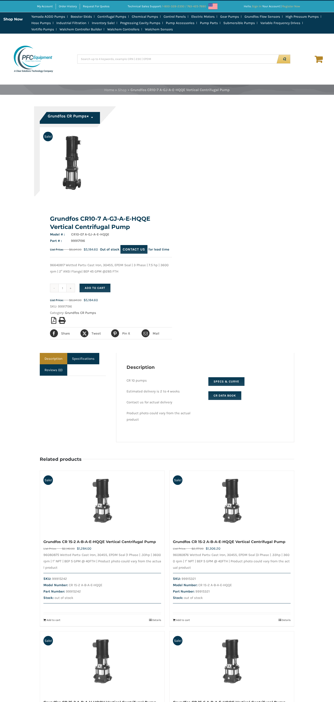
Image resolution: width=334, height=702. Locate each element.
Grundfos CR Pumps (80, 313)
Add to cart (95, 288)
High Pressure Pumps (302, 17)
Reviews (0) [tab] (53, 370)
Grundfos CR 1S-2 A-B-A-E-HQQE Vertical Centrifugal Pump (99, 542)
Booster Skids (81, 17)
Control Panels (175, 17)
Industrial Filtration (71, 23)
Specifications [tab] (83, 359)
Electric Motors (203, 17)
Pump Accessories (180, 23)
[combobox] (70, 118)
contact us (134, 249)
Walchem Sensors (159, 29)
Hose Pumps (41, 23)
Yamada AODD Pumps (48, 17)
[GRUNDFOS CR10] (101, 165)
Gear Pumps (229, 17)
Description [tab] (53, 359)
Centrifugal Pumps (111, 17)
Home (109, 90)
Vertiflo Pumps (42, 29)
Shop (122, 90)
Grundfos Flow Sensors (262, 17)
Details (156, 620)
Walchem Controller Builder (81, 29)
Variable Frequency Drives (280, 23)
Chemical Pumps (145, 17)
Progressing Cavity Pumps (140, 23)
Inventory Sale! (103, 23)
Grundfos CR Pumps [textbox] (68, 116)
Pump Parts (209, 23)
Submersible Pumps (239, 23)
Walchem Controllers (123, 29)
